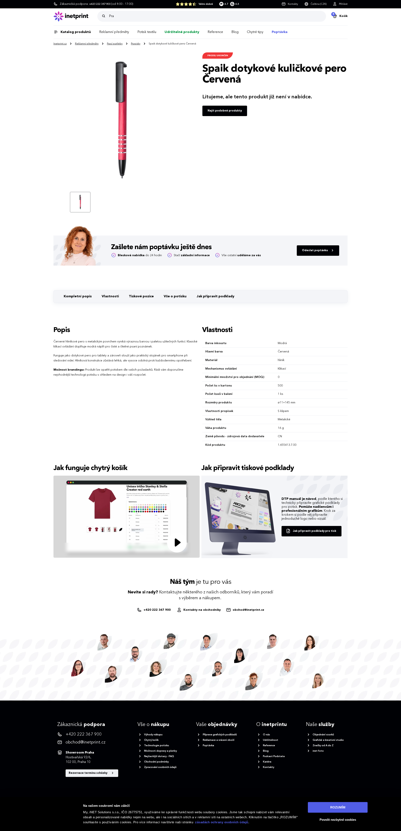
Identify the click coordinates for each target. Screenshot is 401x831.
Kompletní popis (78, 296)
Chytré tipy (255, 32)
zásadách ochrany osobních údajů (221, 822)
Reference (215, 32)
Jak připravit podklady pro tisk (314, 531)
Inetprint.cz (60, 44)
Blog (235, 32)
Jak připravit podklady (215, 296)
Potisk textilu (146, 32)
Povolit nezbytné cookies (338, 819)
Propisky (135, 44)
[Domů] (75, 16)
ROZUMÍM (337, 807)
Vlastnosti (110, 296)
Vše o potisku (175, 296)
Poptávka (279, 32)
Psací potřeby (115, 44)
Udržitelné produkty (182, 32)
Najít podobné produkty (225, 110)
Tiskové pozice (141, 296)
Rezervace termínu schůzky (88, 773)
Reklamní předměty (114, 32)
